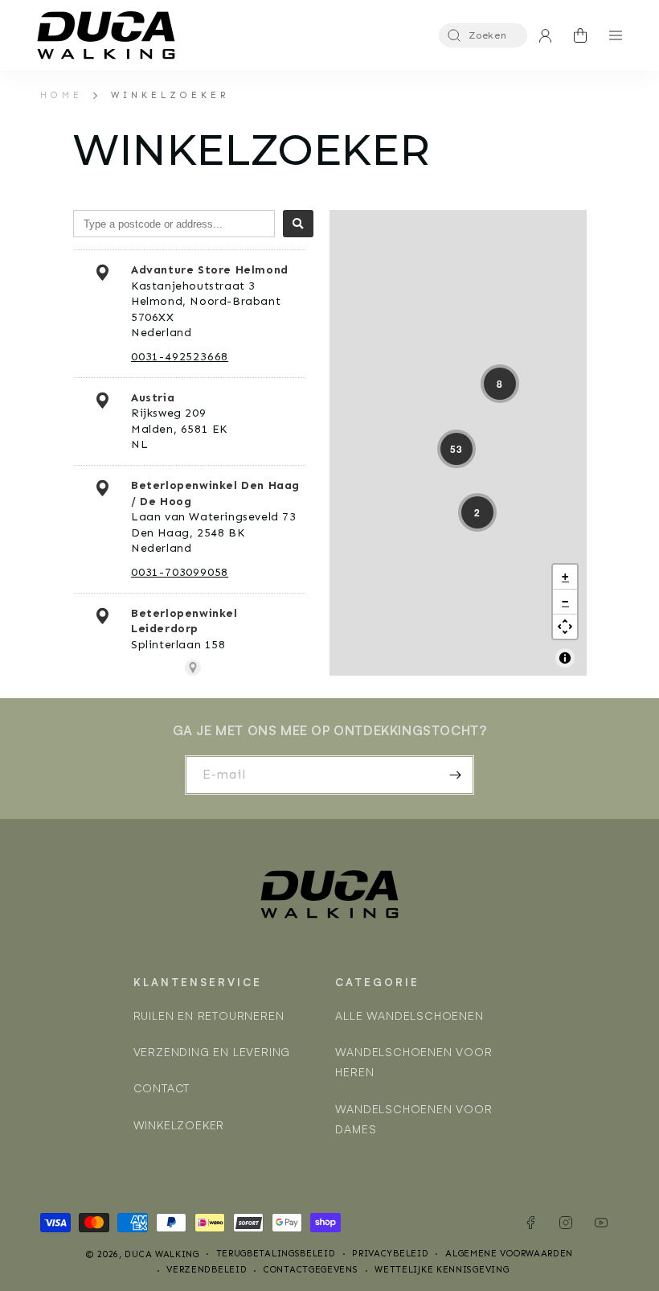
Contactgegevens (311, 1269)
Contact (161, 1088)
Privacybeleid (390, 1253)
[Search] (298, 223)
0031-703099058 (179, 572)
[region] (458, 443)
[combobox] (174, 223)
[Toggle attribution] (565, 658)
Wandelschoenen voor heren (413, 1062)
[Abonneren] (455, 775)
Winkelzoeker (170, 95)
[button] (483, 35)
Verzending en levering (212, 1052)
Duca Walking (162, 1254)
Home (61, 95)
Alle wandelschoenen (409, 1015)
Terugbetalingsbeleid (276, 1253)
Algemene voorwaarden (509, 1253)
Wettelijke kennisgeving (442, 1269)
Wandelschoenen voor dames (413, 1119)
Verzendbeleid (206, 1269)
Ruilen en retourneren (208, 1015)
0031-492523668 (179, 357)
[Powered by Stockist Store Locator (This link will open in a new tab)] (193, 668)
